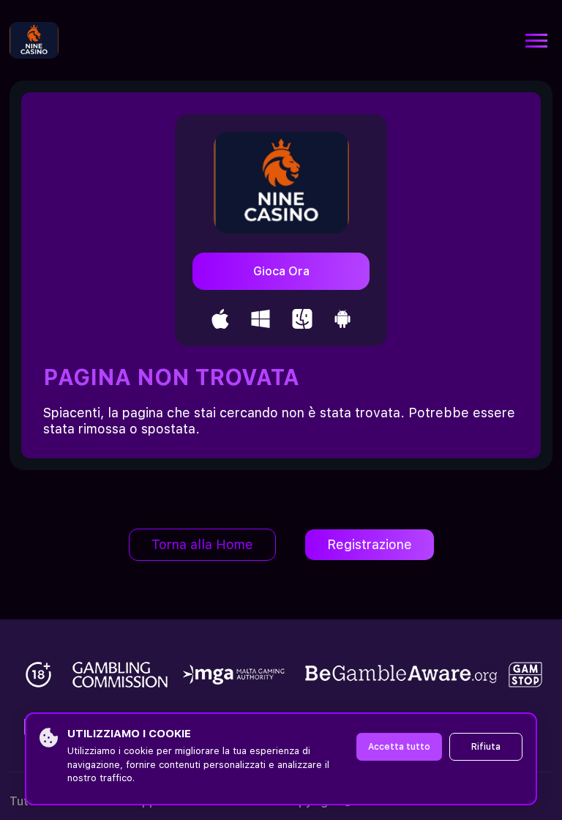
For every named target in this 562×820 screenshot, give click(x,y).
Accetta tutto (399, 747)
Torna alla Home (202, 544)
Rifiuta (486, 747)
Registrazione (369, 544)
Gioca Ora (281, 271)
